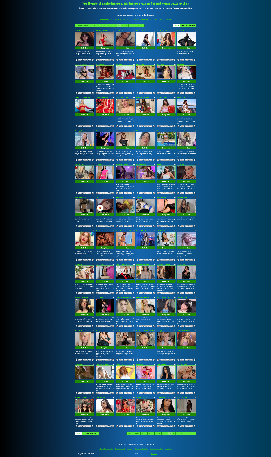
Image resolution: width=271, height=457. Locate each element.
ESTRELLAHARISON (103, 264)
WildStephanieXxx (163, 264)
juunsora (180, 231)
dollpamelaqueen (142, 297)
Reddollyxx (100, 64)
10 (126, 25)
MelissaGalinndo (142, 31)
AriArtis (159, 164)
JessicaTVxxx (182, 297)
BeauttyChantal (182, 31)
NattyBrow (160, 131)
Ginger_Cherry (141, 397)
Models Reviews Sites (106, 19)
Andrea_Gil (181, 97)
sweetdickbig (182, 197)
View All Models (82, 25)
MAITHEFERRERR (81, 64)
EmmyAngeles (162, 331)
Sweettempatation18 (123, 231)
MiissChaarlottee (122, 164)
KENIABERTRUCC (183, 331)
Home (177, 25)
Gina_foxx (119, 397)
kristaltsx (78, 264)
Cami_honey (100, 331)
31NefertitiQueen (163, 231)
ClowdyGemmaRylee (123, 297)
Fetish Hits (154, 454)
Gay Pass (168, 19)
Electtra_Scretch (163, 31)
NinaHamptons (101, 131)
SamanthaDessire (81, 297)
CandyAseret (161, 64)
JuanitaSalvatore (163, 397)
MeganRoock (141, 164)
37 (139, 25)
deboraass (120, 197)
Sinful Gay (130, 19)
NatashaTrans (80, 331)
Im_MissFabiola (121, 31)
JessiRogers (79, 231)
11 (130, 25)
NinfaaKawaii (161, 197)
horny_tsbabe (182, 397)
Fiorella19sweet (142, 131)
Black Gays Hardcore (156, 19)
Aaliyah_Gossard (142, 264)
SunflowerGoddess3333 (145, 331)
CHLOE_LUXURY (102, 31)
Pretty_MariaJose (163, 297)
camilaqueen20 (80, 197)
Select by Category (187, 25)
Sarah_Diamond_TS (123, 264)
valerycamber (182, 131)
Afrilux (98, 197)
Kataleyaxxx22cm (142, 97)
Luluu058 (99, 164)
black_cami (140, 64)
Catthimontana (101, 297)
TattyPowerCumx (122, 97)
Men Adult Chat (120, 19)
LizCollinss (79, 31)
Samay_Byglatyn (81, 131)
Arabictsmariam (182, 364)
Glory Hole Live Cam (141, 19)
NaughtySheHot (183, 264)
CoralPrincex (100, 231)
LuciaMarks (181, 164)
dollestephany (162, 97)
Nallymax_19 (140, 364)
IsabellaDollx (161, 364)
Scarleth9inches (142, 231)
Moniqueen (120, 131)
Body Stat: (84, 48)
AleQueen (139, 197)
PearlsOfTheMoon (102, 364)
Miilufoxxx (79, 364)
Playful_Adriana (81, 397)
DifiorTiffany (79, 164)
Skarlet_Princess (102, 97)
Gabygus (180, 64)
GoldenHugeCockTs (82, 97)
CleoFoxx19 (120, 331)
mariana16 (119, 64)
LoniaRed (119, 364)
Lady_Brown (100, 397)
